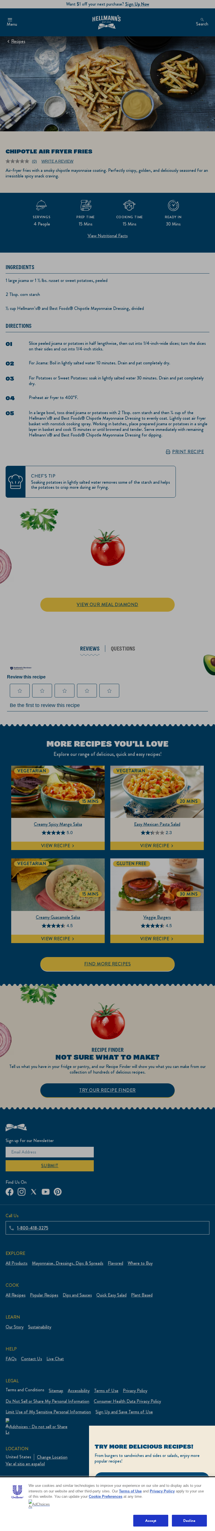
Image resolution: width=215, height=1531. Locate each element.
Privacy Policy (162, 1491)
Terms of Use (130, 1491)
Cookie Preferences (105, 1496)
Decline (189, 1520)
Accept (150, 1520)
